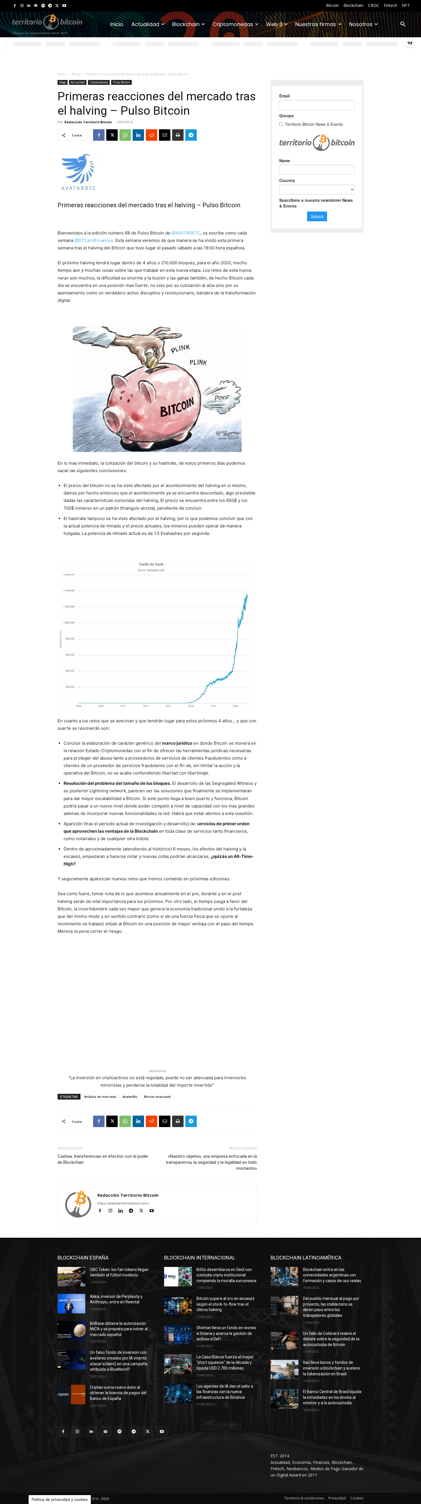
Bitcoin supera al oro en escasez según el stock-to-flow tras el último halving (225, 1304)
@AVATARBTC (186, 233)
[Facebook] (14, 5)
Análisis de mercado (100, 1096)
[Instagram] (21, 5)
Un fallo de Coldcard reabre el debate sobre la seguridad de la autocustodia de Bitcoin (331, 1339)
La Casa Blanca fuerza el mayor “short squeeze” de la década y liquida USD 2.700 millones (225, 1362)
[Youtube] (64, 5)
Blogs (76, 74)
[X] (57, 5)
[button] (403, 24)
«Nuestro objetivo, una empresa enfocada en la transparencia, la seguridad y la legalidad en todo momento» (211, 1162)
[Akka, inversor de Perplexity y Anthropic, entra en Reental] (71, 1303)
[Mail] (36, 5)
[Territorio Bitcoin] (47, 24)
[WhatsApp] (125, 135)
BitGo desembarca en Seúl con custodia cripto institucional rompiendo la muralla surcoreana (226, 1275)
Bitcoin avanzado (157, 1096)
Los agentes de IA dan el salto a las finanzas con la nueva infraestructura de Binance (224, 1392)
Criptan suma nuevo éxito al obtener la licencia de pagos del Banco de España (118, 1393)
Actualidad (78, 82)
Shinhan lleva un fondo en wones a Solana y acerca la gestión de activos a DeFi (226, 1333)
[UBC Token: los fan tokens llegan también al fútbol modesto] (71, 1276)
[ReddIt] (151, 135)
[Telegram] (50, 5)
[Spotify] (43, 5)
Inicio (62, 74)
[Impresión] (178, 135)
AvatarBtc (130, 1096)
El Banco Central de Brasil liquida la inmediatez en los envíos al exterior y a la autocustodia (332, 1397)
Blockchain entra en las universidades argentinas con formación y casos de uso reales (332, 1275)
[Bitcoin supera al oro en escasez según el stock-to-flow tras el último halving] (178, 1305)
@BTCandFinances (93, 240)
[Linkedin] (28, 5)
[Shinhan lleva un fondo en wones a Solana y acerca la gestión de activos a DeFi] (178, 1335)
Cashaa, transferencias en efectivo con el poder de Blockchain (103, 1159)
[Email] (164, 135)
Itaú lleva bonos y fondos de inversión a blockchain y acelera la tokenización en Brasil (331, 1368)
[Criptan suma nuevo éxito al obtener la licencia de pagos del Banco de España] (71, 1394)
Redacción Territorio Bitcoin (88, 122)
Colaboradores (99, 82)
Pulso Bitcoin (121, 82)
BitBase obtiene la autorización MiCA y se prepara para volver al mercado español (119, 1329)
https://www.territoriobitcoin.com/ (123, 1203)
